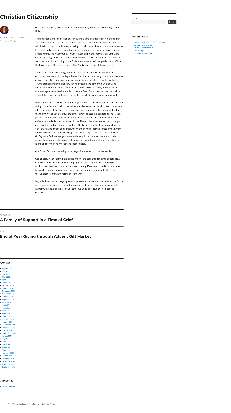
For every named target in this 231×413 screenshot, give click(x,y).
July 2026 (5, 271)
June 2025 (6, 308)
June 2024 (6, 341)
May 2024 (6, 344)
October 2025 (7, 296)
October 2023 (7, 364)
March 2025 (6, 316)
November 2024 (8, 327)
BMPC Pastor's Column (17, 404)
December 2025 (8, 291)
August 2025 (7, 302)
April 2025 (6, 313)
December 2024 (8, 325)
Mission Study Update (143, 53)
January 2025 (7, 322)
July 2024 (5, 339)
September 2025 (8, 299)
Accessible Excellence (143, 45)
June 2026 (6, 274)
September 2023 (8, 367)
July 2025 (5, 305)
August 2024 (7, 336)
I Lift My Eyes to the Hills (144, 47)
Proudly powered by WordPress (42, 404)
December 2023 (8, 358)
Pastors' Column (8, 386)
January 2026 (7, 288)
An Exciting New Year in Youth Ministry (149, 42)
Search (135, 18)
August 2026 (7, 268)
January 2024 (7, 355)
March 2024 (6, 350)
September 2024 (8, 333)
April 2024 (6, 347)
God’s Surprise (140, 50)
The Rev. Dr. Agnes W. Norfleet (13, 37)
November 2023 (8, 361)
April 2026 (6, 280)
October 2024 (7, 330)
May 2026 (6, 277)
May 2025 (6, 310)
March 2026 (6, 282)
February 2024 (8, 353)
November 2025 (8, 294)
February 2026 (8, 285)
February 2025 (8, 319)
